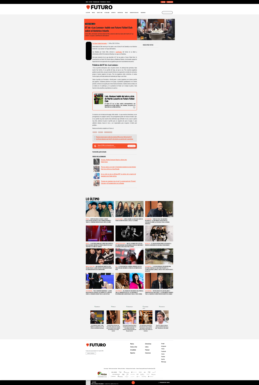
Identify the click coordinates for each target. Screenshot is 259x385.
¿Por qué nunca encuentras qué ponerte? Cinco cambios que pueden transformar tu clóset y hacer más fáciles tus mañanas (145, 328)
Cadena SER (140, 372)
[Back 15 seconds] (130, 382)
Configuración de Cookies (131, 368)
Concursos (143, 12)
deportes (95, 132)
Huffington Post (116, 374)
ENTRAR (163, 2)
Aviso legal (106, 368)
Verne (145, 374)
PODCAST (108, 1)
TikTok (162, 349)
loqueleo (143, 378)
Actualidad (107, 12)
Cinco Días (132, 374)
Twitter (163, 354)
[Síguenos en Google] (157, 7)
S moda (137, 378)
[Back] (126, 382)
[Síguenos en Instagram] (159, 7)
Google (162, 343)
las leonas (101, 132)
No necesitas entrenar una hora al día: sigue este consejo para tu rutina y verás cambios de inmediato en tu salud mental (113, 328)
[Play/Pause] (133, 382)
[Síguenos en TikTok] (161, 7)
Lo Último (88, 12)
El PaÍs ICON (132, 378)
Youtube (163, 356)
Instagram (163, 346)
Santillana (126, 372)
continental (137, 374)
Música (93, 12)
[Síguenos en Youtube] (168, 7)
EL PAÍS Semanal (141, 374)
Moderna (119, 378)
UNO (123, 374)
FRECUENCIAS (103, 1)
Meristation (150, 378)
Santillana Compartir (134, 372)
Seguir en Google (131, 146)
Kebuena (154, 374)
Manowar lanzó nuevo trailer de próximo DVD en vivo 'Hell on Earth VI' (114, 137)
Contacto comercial (90, 353)
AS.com (144, 372)
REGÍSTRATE (170, 2)
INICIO (87, 1)
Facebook (163, 351)
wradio (127, 374)
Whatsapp (163, 362)
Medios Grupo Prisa (102, 377)
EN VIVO (90, 1)
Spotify (163, 359)
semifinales (119, 52)
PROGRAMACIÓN (96, 1)
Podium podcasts (113, 376)
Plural (126, 378)
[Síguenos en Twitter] (166, 7)
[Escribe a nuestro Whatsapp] (172, 7)
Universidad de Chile (108, 132)
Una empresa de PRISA (102, 373)
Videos (126, 12)
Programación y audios (165, 382)
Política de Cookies (121, 368)
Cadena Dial (149, 374)
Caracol (154, 372)
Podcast (147, 350)
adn (149, 372)
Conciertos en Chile (134, 12)
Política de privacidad (113, 368)
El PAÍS (114, 372)
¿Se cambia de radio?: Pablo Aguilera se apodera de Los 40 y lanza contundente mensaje (97, 327)
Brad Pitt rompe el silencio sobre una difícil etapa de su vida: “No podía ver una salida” (161, 327)
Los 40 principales (120, 372)
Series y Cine (99, 12)
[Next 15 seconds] (136, 382)
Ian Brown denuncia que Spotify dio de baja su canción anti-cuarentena (114, 139)
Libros (146, 347)
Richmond (113, 378)
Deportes (113, 12)
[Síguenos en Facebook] (164, 7)
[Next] (139, 382)
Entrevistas (120, 12)
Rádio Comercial (156, 378)
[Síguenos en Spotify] (170, 7)
